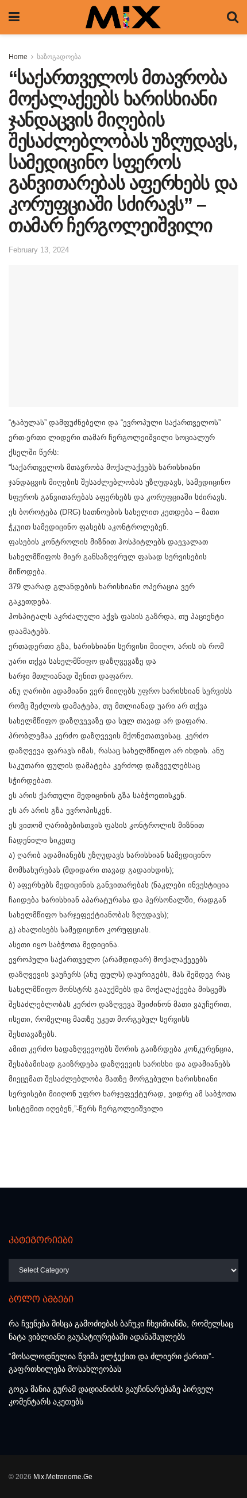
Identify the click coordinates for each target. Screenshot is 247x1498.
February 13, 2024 (39, 250)
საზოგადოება (59, 57)
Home (18, 57)
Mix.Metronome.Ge (62, 1477)
